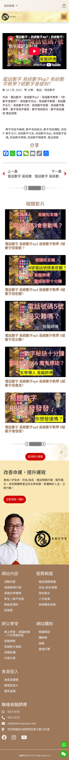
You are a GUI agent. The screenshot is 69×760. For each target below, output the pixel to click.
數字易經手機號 (15, 129)
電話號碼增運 (47, 581)
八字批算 (44, 599)
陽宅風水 (44, 593)
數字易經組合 (34, 129)
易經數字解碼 (18, 137)
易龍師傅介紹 (12, 587)
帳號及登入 (11, 685)
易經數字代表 (26, 133)
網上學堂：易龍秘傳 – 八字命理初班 (17, 633)
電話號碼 (53, 137)
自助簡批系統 (47, 604)
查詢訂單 (44, 649)
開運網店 (44, 632)
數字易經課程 (52, 129)
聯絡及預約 (11, 604)
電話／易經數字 (45, 90)
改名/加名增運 (48, 587)
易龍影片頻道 (12, 646)
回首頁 (8, 610)
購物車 (43, 637)
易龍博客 (10, 641)
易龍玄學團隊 (12, 593)
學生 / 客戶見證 (14, 599)
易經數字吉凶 (44, 133)
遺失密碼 (10, 691)
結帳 (41, 643)
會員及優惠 (11, 679)
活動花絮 (10, 581)
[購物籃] (64, 5)
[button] (64, 16)
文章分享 (10, 658)
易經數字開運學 (36, 137)
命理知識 (10, 652)
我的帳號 (9, 5)
